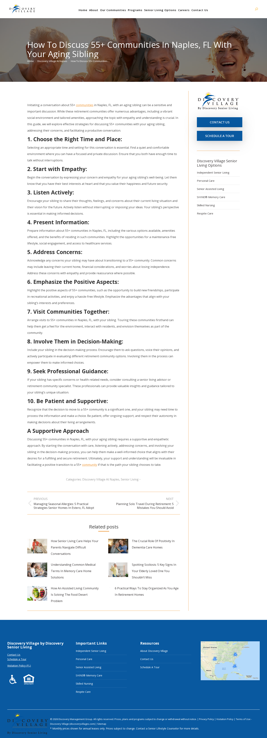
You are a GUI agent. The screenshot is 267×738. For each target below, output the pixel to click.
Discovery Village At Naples (100, 479)
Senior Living (130, 479)
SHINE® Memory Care (211, 197)
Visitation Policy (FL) (19, 665)
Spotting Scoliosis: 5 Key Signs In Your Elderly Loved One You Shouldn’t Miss (154, 571)
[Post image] (37, 546)
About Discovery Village (154, 651)
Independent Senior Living (213, 172)
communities (84, 105)
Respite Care (205, 213)
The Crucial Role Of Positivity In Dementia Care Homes (153, 544)
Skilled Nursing (206, 205)
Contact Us (13, 654)
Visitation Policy (225, 719)
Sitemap (101, 723)
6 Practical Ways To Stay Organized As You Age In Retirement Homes (147, 591)
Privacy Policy (207, 719)
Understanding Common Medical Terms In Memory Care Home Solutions (73, 571)
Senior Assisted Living (210, 189)
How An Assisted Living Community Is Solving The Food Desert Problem (75, 594)
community (89, 465)
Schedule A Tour (149, 667)
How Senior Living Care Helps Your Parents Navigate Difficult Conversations (74, 547)
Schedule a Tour (16, 659)
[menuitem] (83, 10)
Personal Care (206, 180)
